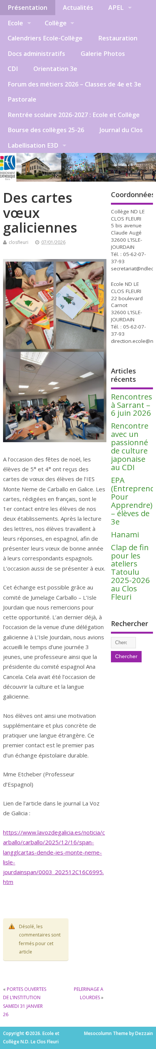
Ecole (15, 23)
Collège (56, 23)
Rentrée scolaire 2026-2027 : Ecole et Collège (74, 115)
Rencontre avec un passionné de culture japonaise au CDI (129, 446)
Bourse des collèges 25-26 (46, 130)
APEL (116, 7)
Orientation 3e (55, 69)
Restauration (117, 38)
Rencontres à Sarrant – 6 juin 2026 (131, 404)
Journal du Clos (121, 130)
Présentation (27, 7)
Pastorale (22, 99)
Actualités (78, 7)
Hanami (125, 534)
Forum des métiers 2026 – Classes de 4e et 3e (74, 84)
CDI (13, 69)
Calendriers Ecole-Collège (45, 38)
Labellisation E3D (33, 145)
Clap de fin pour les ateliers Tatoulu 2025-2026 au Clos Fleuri (130, 572)
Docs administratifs (36, 53)
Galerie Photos (103, 53)
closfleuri (18, 242)
